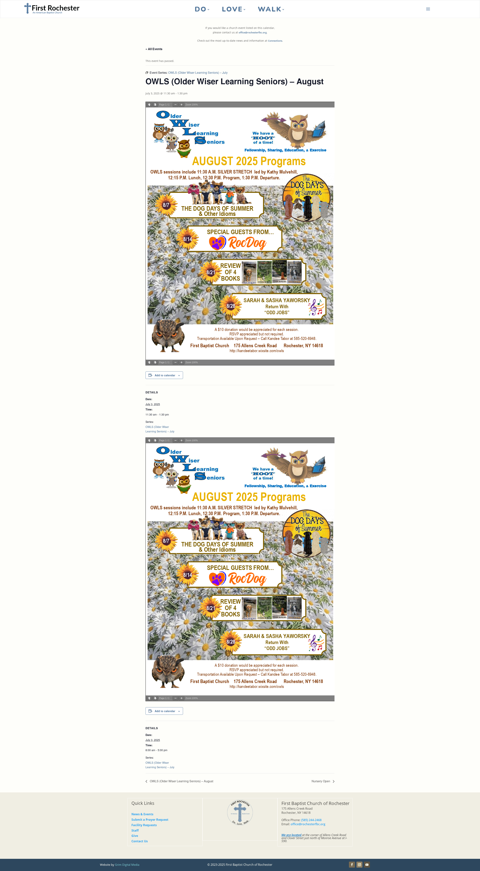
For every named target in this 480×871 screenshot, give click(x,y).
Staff (135, 830)
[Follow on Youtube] (367, 865)
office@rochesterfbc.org (253, 32)
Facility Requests (144, 825)
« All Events (154, 49)
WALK (270, 10)
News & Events (142, 814)
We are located (291, 835)
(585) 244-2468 (311, 820)
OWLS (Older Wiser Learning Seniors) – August (181, 781)
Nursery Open (321, 781)
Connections (275, 40)
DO (201, 10)
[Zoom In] (181, 105)
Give (134, 836)
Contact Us (139, 841)
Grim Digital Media (127, 864)
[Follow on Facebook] (352, 865)
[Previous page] (149, 105)
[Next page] (155, 105)
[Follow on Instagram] (359, 865)
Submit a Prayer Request (149, 820)
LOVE (232, 10)
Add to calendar (165, 375)
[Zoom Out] (175, 105)
